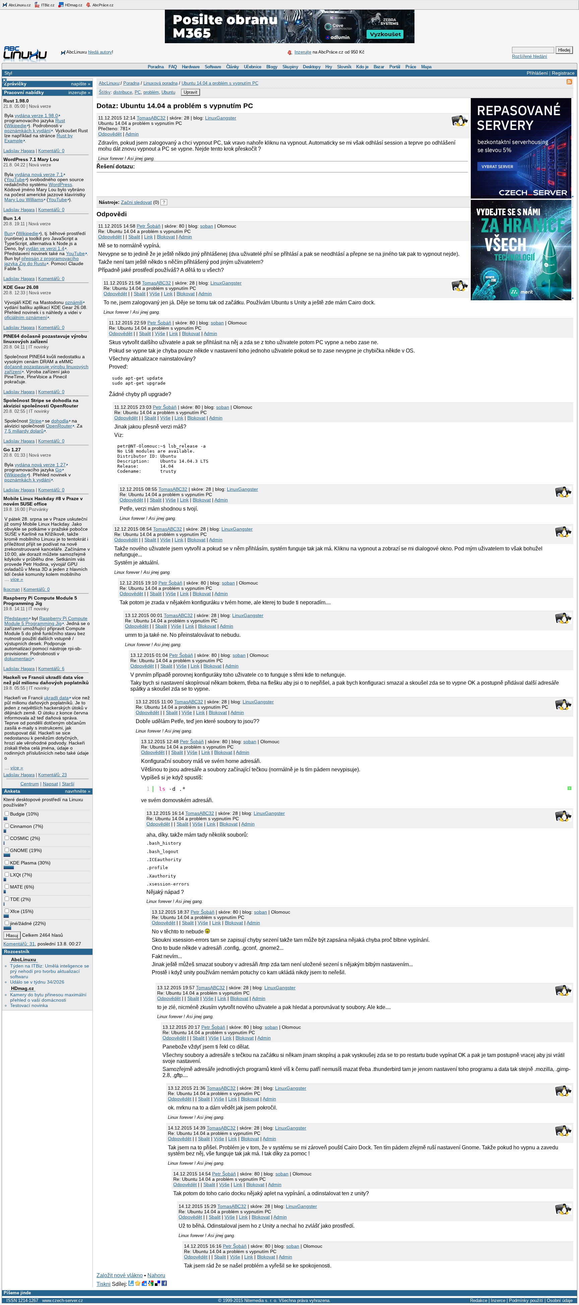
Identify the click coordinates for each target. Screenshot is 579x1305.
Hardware (191, 66)
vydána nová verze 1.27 (40, 464)
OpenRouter (59, 426)
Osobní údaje (560, 1300)
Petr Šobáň (148, 226)
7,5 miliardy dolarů (24, 431)
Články (232, 66)
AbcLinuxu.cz (19, 5)
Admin (132, 134)
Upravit (190, 92)
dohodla (59, 421)
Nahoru (156, 1275)
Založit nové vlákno (119, 1275)
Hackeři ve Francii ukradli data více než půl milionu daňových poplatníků (46, 680)
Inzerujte (303, 52)
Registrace (563, 73)
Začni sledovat (136, 202)
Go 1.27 (12, 449)
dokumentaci (17, 658)
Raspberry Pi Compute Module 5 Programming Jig (40, 600)
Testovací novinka (29, 1005)
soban (206, 226)
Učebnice (252, 66)
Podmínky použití (526, 1300)
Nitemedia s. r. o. (260, 1300)
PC (138, 92)
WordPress (60, 184)
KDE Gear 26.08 (21, 287)
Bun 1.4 (12, 218)
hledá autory (100, 52)
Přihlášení (537, 73)
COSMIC (19, 838)
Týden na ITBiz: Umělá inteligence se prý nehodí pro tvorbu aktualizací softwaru (49, 971)
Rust (60, 120)
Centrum (29, 783)
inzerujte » (79, 92)
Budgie (17, 814)
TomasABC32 (151, 118)
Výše (154, 293)
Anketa (12, 791)
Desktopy (311, 66)
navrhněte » (77, 791)
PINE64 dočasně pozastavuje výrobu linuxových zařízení (45, 338)
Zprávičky (15, 83)
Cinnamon (21, 826)
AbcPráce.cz (103, 5)
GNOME (19, 850)
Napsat (50, 783)
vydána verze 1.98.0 (36, 115)
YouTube (15, 179)
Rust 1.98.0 (16, 100)
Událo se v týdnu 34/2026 (37, 982)
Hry (328, 66)
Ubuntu (168, 92)
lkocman (11, 589)
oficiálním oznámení (25, 317)
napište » (80, 83)
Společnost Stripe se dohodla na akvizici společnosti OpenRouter (40, 403)
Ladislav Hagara (19, 150)
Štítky (105, 92)
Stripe (35, 421)
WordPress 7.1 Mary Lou (31, 159)
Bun (8, 233)
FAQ (173, 66)
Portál (394, 66)
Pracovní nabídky (24, 92)
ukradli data (56, 697)
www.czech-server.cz (62, 1300)
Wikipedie (16, 125)
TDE (14, 899)
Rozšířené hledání (529, 56)
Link (148, 236)
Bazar (379, 66)
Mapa (426, 66)
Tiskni (103, 1284)
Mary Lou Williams (23, 199)
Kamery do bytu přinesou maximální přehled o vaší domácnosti (48, 997)
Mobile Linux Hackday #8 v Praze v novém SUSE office (43, 501)
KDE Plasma (23, 862)
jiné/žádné (21, 923)
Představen (16, 618)
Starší (68, 783)
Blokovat (166, 236)
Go (58, 469)
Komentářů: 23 (52, 774)
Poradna (156, 66)
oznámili (73, 302)
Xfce (14, 911)
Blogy (271, 66)
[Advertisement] (174, 183)
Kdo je (362, 66)
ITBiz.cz (47, 5)
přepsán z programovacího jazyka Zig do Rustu (41, 261)
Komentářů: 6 (51, 668)
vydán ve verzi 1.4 (45, 248)
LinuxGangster (220, 118)
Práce (410, 66)
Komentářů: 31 (19, 943)
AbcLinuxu (23, 959)
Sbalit (134, 236)
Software (213, 66)
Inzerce (498, 1300)
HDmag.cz (73, 5)
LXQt (15, 874)
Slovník (344, 66)
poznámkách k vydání (27, 130)
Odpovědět (110, 134)
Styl (8, 73)
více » (16, 579)
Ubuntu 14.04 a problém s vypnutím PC (220, 83)
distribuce (122, 92)
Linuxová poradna (160, 83)
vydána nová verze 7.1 (39, 174)
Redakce (478, 1300)
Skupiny (290, 66)
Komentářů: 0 (51, 150)
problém (151, 92)
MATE (16, 887)
